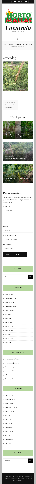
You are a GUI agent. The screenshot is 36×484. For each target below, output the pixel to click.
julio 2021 (8, 334)
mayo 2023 (9, 319)
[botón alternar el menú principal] (18, 39)
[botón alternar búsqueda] (31, 2)
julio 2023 (8, 315)
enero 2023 (9, 331)
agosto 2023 (9, 311)
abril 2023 (8, 323)
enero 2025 (9, 295)
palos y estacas (10, 375)
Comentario (7, 206)
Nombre (6, 226)
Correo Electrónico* (10, 235)
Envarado (18, 28)
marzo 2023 (9, 327)
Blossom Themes (20, 478)
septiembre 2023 (11, 307)
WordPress (19, 480)
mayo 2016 (9, 342)
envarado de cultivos (12, 359)
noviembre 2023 (10, 299)
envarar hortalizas (11, 371)
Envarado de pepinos (12, 367)
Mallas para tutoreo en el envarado (15, 158)
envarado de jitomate (14, 45)
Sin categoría (9, 133)
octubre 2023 (9, 303)
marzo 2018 (9, 338)
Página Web (7, 244)
